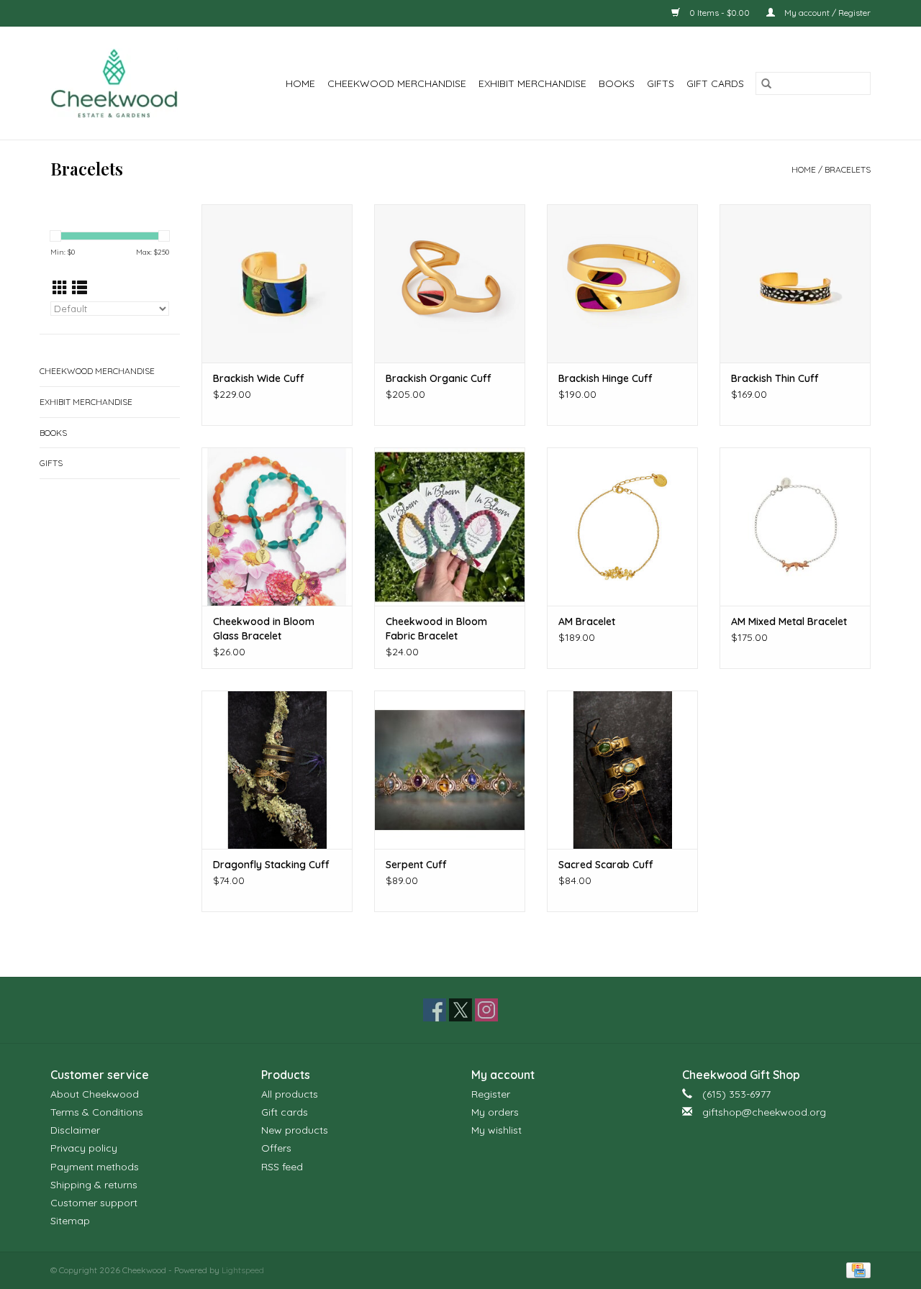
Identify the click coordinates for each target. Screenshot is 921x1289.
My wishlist (496, 1130)
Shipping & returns (93, 1184)
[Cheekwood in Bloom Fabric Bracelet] (449, 526)
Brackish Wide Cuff (258, 378)
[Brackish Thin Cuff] (795, 283)
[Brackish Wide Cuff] (277, 283)
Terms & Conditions (96, 1112)
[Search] (766, 83)
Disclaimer (75, 1130)
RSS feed (282, 1166)
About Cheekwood (94, 1094)
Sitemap (70, 1220)
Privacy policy (83, 1148)
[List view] (79, 287)
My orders (495, 1112)
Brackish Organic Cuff (438, 378)
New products (294, 1130)
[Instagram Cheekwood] (486, 1009)
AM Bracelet (586, 621)
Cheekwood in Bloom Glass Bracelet (263, 628)
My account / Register (826, 12)
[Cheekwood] (123, 83)
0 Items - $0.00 (719, 12)
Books (617, 83)
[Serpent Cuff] (449, 770)
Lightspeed (243, 1270)
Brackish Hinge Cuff (605, 378)
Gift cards (715, 83)
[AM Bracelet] (622, 526)
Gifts (660, 83)
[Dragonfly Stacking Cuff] (277, 770)
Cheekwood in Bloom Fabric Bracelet (436, 628)
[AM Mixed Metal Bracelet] (795, 526)
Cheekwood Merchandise (396, 83)
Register (490, 1094)
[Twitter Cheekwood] (460, 1009)
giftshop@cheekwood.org (764, 1112)
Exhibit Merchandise (532, 83)
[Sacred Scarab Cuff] (622, 770)
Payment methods (94, 1166)
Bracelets (848, 169)
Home (300, 83)
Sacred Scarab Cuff (605, 864)
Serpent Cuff (416, 864)
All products (289, 1094)
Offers (276, 1148)
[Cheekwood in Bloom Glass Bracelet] (277, 526)
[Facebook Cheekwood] (434, 1009)
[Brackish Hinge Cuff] (622, 283)
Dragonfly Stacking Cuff (271, 864)
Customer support (93, 1202)
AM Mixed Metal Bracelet (789, 621)
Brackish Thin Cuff (775, 378)
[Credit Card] (856, 1269)
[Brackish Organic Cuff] (449, 283)
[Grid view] (60, 287)
